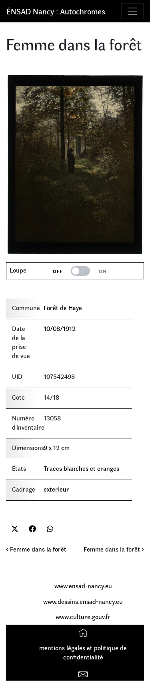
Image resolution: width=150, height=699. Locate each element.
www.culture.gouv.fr (83, 616)
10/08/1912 (60, 328)
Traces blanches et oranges (81, 468)
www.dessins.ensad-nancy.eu (83, 601)
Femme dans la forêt (37, 549)
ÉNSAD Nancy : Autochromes (55, 11)
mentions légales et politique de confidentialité (83, 652)
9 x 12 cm (57, 447)
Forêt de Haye (63, 307)
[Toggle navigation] (132, 11)
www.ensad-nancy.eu (83, 586)
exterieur (56, 489)
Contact (84, 672)
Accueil (84, 632)
